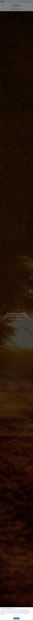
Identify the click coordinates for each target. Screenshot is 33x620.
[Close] (32, 609)
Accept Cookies (16, 618)
